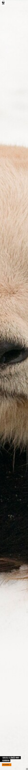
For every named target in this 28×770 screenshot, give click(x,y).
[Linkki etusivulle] (3, 2)
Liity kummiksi (6, 764)
